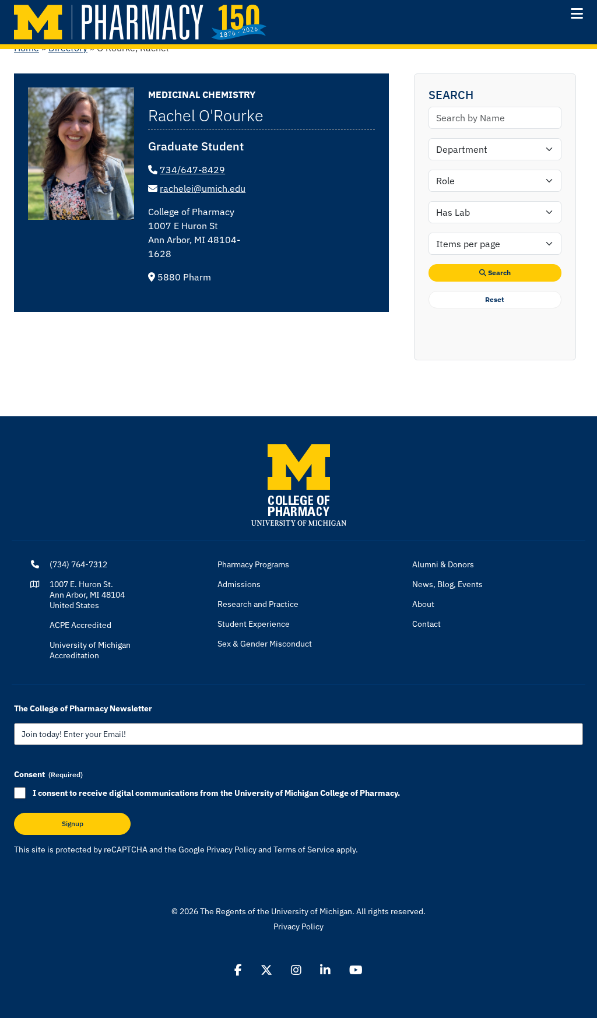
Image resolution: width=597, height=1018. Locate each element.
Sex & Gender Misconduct (264, 643)
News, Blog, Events (447, 584)
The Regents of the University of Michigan (276, 911)
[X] (266, 970)
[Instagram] (296, 970)
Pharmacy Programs (253, 564)
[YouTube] (356, 970)
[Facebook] (238, 970)
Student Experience (253, 624)
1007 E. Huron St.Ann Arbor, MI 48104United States (87, 594)
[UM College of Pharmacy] (298, 484)
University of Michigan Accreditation (90, 650)
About (423, 604)
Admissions (239, 584)
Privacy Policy (231, 849)
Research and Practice (257, 604)
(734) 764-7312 (78, 564)
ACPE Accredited (80, 625)
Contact (426, 624)
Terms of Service (304, 849)
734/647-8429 (192, 169)
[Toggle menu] (577, 13)
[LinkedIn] (325, 970)
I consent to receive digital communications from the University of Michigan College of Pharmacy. (216, 793)
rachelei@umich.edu (202, 188)
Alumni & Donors (443, 564)
